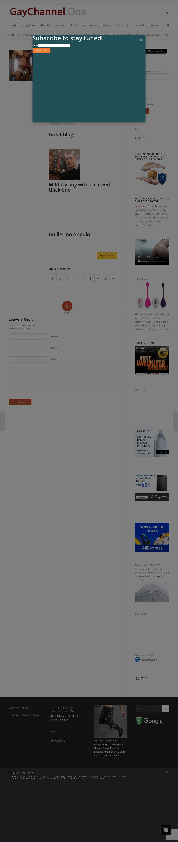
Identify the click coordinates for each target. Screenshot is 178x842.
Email (35, 45)
